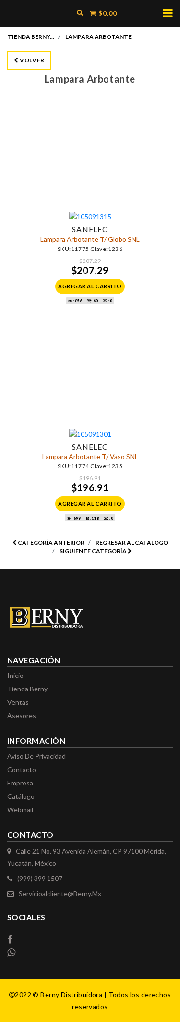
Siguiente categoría (94, 551)
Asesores (21, 716)
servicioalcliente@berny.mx (60, 894)
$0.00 (107, 13)
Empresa (20, 783)
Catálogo (21, 796)
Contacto (21, 769)
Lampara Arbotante (98, 36)
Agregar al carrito (90, 286)
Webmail (20, 810)
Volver (32, 60)
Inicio (15, 675)
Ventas (18, 702)
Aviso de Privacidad (36, 756)
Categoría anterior (50, 542)
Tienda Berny (27, 689)
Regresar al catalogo (132, 542)
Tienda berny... (31, 36)
